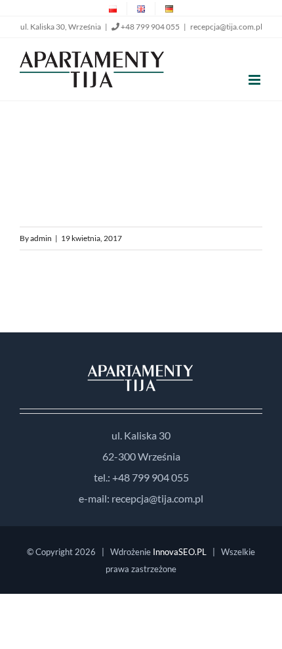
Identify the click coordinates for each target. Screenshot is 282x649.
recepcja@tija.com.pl (226, 27)
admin (41, 238)
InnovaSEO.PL (180, 552)
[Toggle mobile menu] (255, 80)
